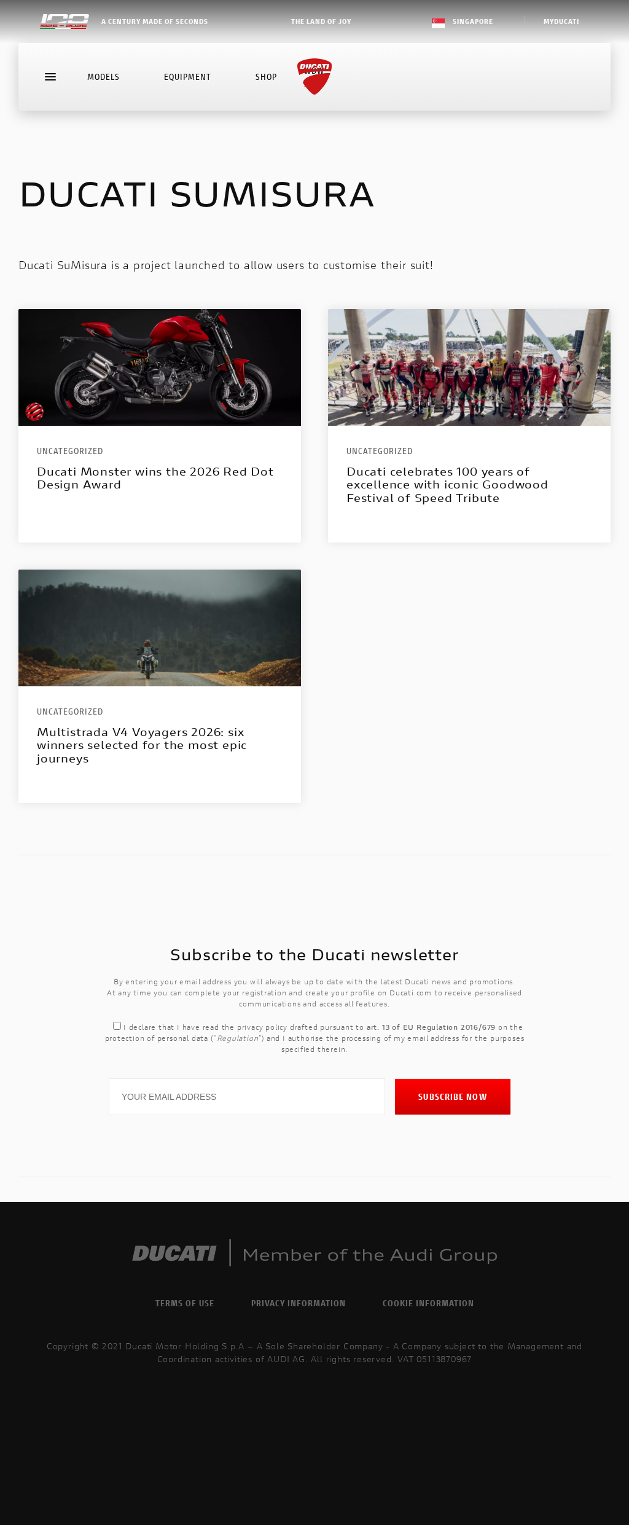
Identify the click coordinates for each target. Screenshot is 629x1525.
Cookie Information (428, 1303)
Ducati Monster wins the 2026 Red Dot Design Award (155, 478)
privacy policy (262, 1027)
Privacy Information (298, 1303)
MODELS (103, 76)
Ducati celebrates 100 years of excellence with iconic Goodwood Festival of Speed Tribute (447, 485)
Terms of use (184, 1303)
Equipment (187, 76)
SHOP (266, 76)
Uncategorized (70, 451)
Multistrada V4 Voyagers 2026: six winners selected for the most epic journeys (142, 746)
